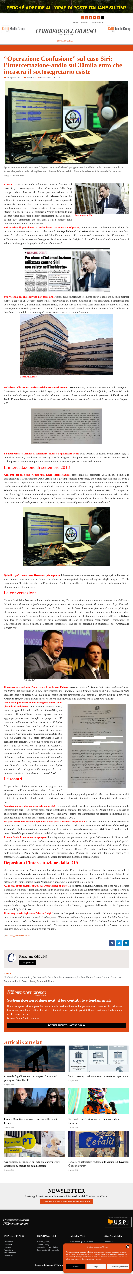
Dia (56, 977)
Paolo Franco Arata (25, 981)
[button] (128, 1247)
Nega (96, 1267)
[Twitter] (98, 17)
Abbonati (84, 22)
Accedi (75, 22)
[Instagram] (86, 17)
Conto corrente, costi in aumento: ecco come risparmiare (98, 1076)
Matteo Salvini (102, 977)
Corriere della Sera (43, 977)
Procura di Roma (45, 981)
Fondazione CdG (97, 22)
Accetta (75, 1267)
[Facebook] (82, 17)
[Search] (102, 17)
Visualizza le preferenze (118, 1267)
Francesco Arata (67, 977)
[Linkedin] (90, 17)
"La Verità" (10, 977)
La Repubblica (85, 977)
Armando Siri (24, 977)
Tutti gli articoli (28, 963)
